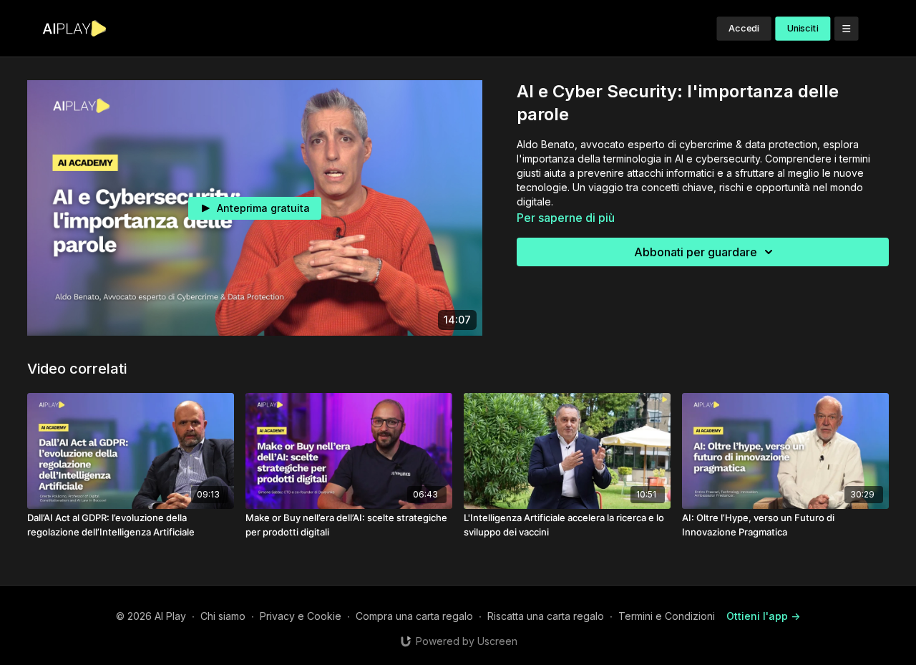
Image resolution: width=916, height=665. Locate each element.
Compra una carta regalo (414, 616)
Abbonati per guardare (695, 252)
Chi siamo (222, 616)
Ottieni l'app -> (763, 616)
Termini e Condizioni (666, 616)
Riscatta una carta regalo (545, 616)
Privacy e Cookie (300, 616)
